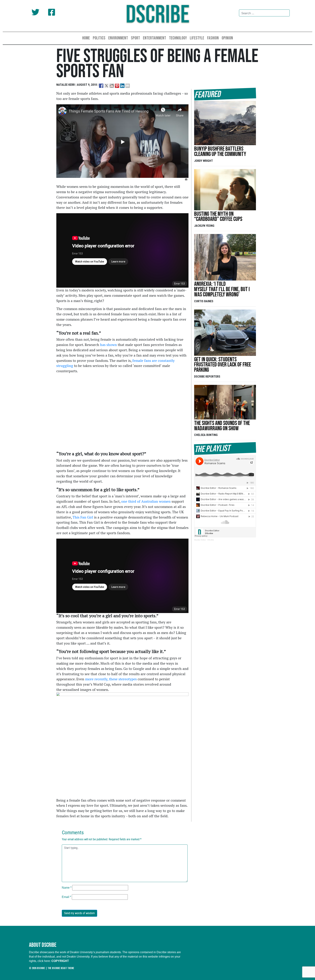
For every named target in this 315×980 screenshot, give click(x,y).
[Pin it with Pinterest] (117, 86)
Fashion (213, 38)
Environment (118, 38)
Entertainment (154, 38)
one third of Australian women (146, 501)
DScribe (158, 15)
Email (66, 896)
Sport (135, 38)
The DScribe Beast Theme (61, 968)
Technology (178, 38)
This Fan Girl (83, 517)
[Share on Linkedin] (122, 86)
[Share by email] (127, 86)
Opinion (227, 38)
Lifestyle (197, 38)
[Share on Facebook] (101, 86)
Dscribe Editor (200, 540)
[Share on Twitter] (106, 86)
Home (86, 38)
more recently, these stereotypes (111, 679)
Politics (99, 38)
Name (66, 887)
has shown (108, 344)
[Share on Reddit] (112, 86)
